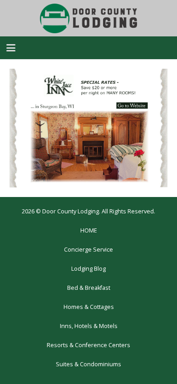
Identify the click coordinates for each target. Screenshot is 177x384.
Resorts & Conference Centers (88, 345)
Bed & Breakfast (88, 288)
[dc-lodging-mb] (88, 18)
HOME (88, 230)
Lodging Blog (88, 269)
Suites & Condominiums (88, 364)
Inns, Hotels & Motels (89, 326)
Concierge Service (88, 249)
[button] (10, 47)
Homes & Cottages (89, 307)
